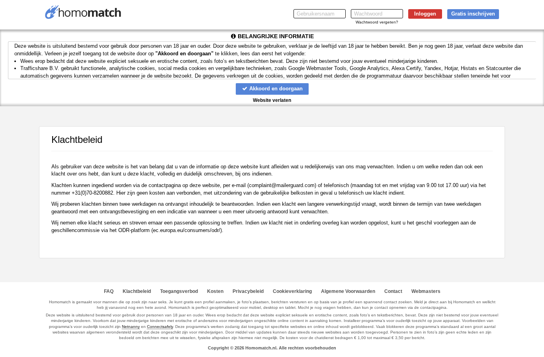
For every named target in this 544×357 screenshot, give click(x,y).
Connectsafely (160, 326)
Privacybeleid (248, 291)
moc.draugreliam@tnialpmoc (282, 185)
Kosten (215, 291)
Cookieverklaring (292, 291)
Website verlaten (272, 100)
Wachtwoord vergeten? (377, 22)
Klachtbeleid (137, 291)
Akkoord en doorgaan (275, 89)
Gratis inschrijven (473, 14)
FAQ (108, 291)
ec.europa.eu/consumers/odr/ (186, 230)
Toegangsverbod (179, 291)
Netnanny (131, 326)
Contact (393, 291)
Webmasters (425, 291)
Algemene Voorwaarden (348, 291)
